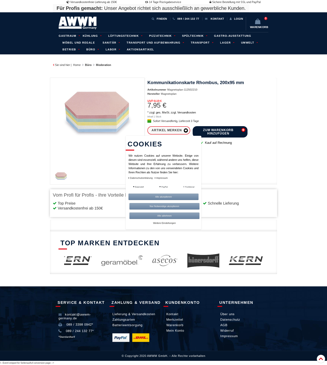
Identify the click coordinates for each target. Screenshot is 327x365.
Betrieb (69, 49)
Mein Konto (175, 330)
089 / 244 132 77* (79, 331)
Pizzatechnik (161, 35)
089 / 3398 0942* (79, 324)
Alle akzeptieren (163, 196)
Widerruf (227, 330)
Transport (201, 42)
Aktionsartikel (140, 49)
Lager (226, 42)
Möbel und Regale (78, 42)
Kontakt (172, 314)
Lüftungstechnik (124, 35)
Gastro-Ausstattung (232, 35)
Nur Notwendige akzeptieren (164, 206)
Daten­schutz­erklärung (141, 178)
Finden (162, 18)
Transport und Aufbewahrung (154, 42)
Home (76, 64)
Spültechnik (193, 35)
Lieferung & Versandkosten (133, 314)
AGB (223, 325)
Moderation (103, 64)
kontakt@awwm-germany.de (74, 316)
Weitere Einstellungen (164, 223)
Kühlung (91, 35)
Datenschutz (230, 319)
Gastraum (68, 35)
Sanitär (110, 42)
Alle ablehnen (164, 215)
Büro (91, 49)
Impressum (229, 336)
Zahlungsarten (123, 319)
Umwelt (248, 42)
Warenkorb (174, 325)
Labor (112, 49)
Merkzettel (174, 319)
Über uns (227, 314)
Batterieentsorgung (127, 325)
